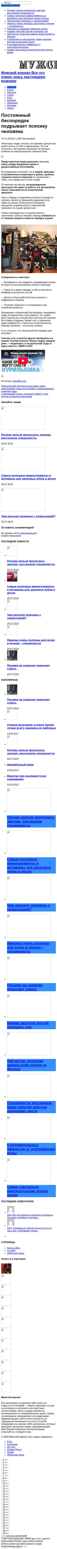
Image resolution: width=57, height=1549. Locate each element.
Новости (11, 87)
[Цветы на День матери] (6, 1273)
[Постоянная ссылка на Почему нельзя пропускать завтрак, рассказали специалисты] (23, 429)
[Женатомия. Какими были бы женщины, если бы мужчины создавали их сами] (6, 1294)
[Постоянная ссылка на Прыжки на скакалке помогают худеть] (12, 660)
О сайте (11, 1250)
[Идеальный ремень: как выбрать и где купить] (6, 1380)
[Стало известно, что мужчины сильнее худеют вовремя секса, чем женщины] (6, 1337)
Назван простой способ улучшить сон (27, 31)
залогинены (26, 533)
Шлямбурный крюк (20, 764)
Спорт (10, 95)
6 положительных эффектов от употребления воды (23, 45)
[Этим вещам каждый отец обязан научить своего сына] (6, 1359)
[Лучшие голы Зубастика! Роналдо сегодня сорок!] (6, 1348)
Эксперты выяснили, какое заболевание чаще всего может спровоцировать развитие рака (27, 389)
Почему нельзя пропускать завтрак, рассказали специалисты (26, 11)
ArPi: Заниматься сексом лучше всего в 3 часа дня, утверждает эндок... (29, 1229)
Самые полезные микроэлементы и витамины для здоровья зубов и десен (28, 17)
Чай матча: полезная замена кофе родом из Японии (27, 1065)
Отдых (10, 108)
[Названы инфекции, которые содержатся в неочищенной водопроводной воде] (6, 1316)
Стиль (10, 90)
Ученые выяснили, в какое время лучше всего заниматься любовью (31, 726)
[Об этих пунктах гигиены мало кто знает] (6, 1391)
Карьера (11, 100)
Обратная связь (15, 1253)
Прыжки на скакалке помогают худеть (27, 29)
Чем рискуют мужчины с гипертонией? (28, 21)
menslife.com (19, 381)
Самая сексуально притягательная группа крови (27, 1191)
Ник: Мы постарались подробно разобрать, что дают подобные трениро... (30, 1216)
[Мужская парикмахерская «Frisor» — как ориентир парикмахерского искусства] (6, 1370)
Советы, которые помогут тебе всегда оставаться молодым (24, 395)
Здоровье (12, 103)
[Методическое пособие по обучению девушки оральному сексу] (5, 1283)
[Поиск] (2, 3)
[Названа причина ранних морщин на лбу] (6, 1326)
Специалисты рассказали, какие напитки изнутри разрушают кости (29, 40)
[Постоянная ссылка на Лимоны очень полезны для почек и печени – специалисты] (12, 634)
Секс (9, 97)
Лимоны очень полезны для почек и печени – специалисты (31, 642)
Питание (11, 105)
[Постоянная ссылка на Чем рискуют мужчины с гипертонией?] (23, 510)
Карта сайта (13, 1248)
